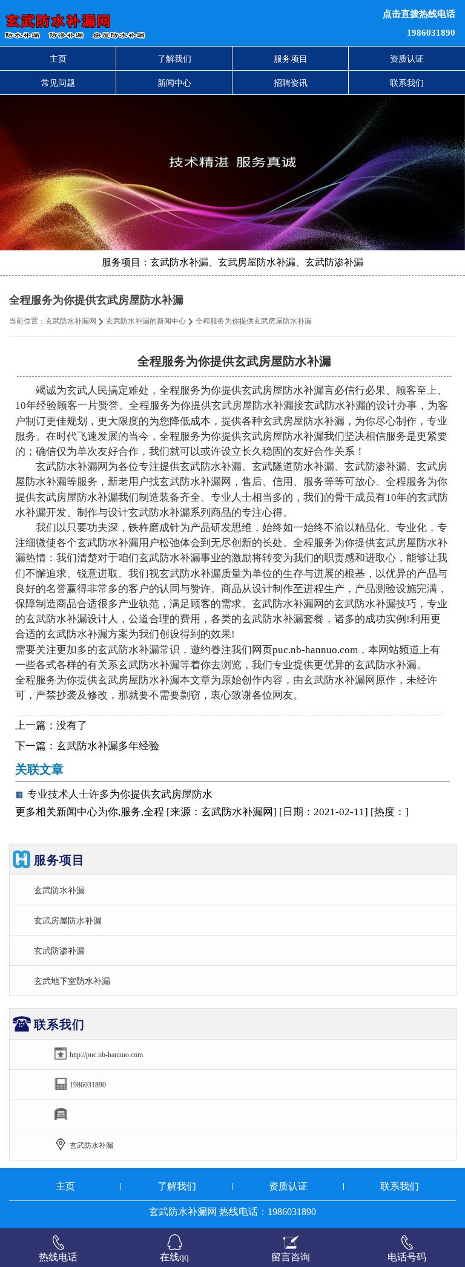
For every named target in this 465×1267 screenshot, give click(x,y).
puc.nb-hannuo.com (315, 650)
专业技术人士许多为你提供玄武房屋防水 (120, 794)
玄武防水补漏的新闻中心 (146, 321)
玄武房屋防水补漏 (68, 920)
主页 (58, 59)
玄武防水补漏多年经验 (107, 746)
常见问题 (58, 83)
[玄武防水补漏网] (141, 23)
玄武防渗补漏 (59, 951)
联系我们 (407, 83)
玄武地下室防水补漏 (72, 981)
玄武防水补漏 (59, 890)
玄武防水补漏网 (70, 321)
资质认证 (407, 59)
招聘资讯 (291, 83)
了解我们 (174, 59)
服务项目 (291, 59)
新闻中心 (174, 83)
